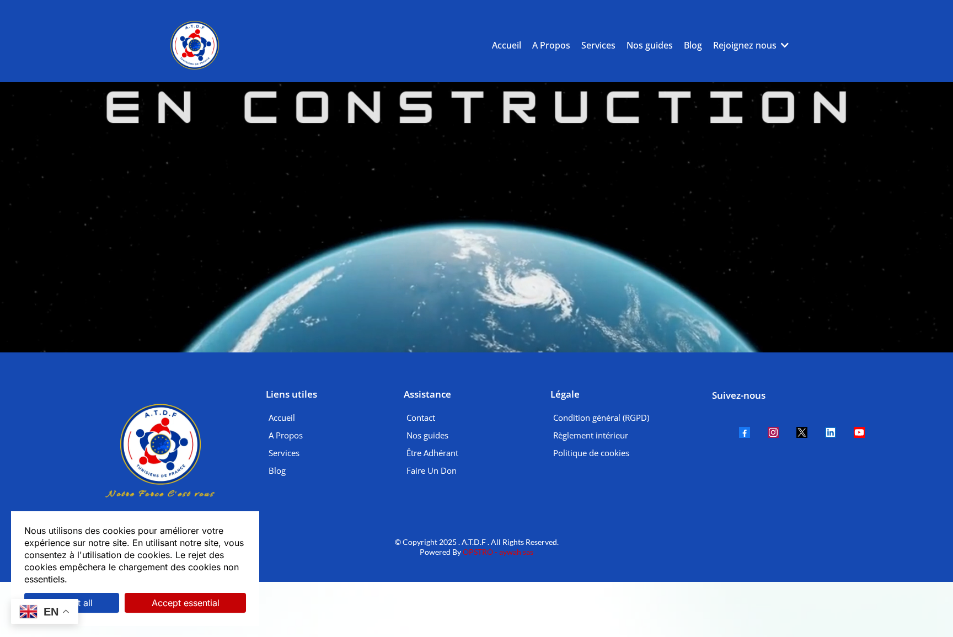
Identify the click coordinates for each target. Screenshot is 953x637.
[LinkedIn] (830, 432)
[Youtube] (859, 432)
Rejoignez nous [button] (746, 45)
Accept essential (185, 602)
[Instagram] (773, 432)
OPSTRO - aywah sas (497, 551)
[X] (802, 432)
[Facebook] (744, 432)
